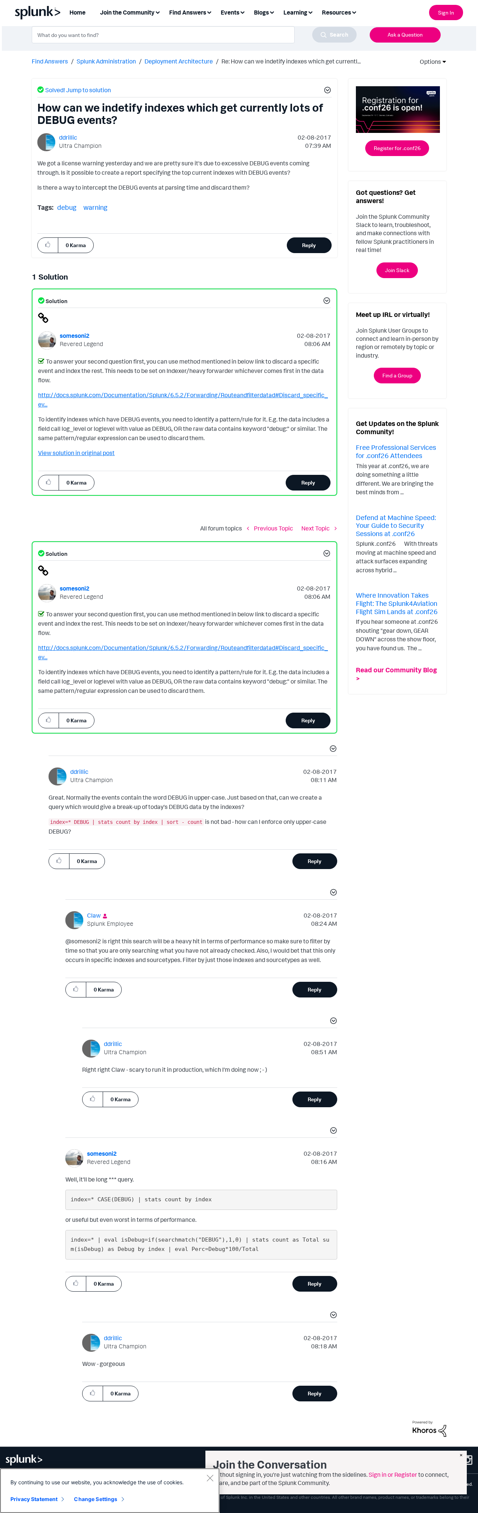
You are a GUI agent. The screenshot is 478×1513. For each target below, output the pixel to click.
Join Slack (397, 270)
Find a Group (397, 375)
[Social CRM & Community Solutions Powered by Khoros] (429, 1428)
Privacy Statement (34, 1499)
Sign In (446, 12)
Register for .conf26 (397, 148)
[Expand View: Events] (242, 11)
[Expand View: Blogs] (272, 11)
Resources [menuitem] (336, 12)
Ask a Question (405, 34)
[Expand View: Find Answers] (209, 11)
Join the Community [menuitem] (127, 12)
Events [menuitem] (230, 12)
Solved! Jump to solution (78, 90)
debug (67, 207)
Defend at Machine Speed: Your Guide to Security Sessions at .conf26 (396, 525)
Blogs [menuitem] (261, 12)
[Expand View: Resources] (354, 11)
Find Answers (50, 61)
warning (95, 207)
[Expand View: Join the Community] (157, 11)
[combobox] (194, 34)
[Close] (210, 1478)
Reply (309, 245)
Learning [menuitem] (295, 12)
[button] (326, 91)
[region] (110, 1490)
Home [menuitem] (77, 12)
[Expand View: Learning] (310, 11)
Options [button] (428, 61)
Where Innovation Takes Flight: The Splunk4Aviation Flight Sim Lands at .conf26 (397, 603)
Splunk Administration (106, 61)
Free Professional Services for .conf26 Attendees (396, 451)
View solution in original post (76, 453)
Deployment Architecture (179, 61)
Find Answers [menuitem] (187, 12)
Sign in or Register (393, 1474)
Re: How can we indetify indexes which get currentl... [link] (291, 61)
